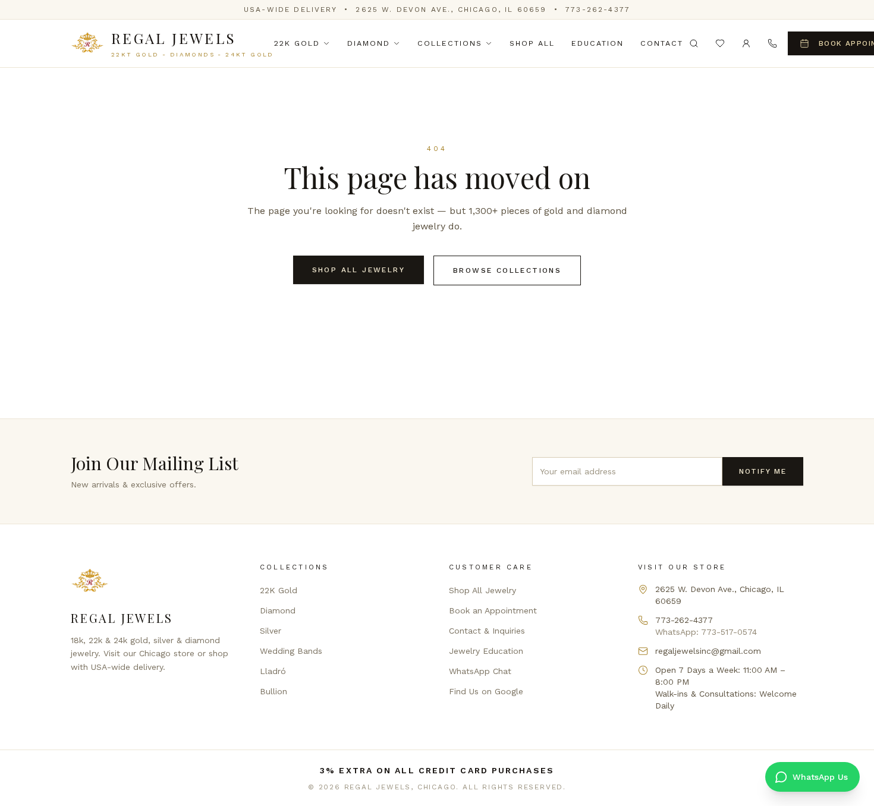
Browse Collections (507, 270)
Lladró (273, 671)
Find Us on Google (486, 691)
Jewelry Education (486, 651)
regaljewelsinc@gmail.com (708, 651)
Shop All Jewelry (358, 270)
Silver (270, 630)
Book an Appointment (493, 610)
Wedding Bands (291, 651)
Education (597, 43)
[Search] (694, 43)
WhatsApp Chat (480, 671)
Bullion (273, 691)
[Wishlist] (720, 43)
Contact (661, 43)
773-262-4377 (597, 9)
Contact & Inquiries (487, 630)
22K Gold (297, 43)
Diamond (368, 43)
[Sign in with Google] (746, 43)
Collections (449, 43)
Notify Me (763, 471)
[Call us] (772, 43)
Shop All (532, 43)
